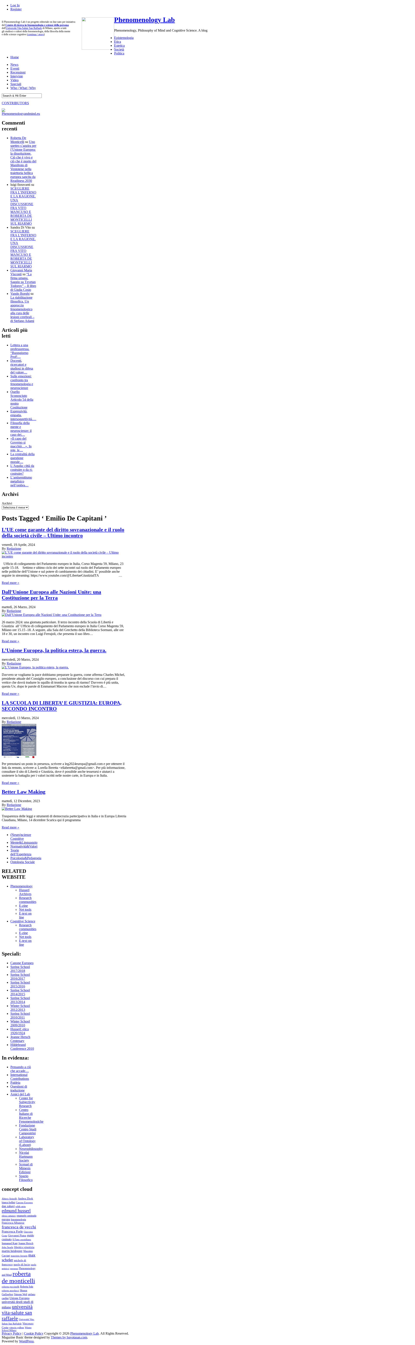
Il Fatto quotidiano (22, 1239)
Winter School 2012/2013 (20, 1008)
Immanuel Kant (10, 1243)
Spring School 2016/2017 (20, 976)
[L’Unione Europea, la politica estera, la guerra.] (35, 667)
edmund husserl (16, 1210)
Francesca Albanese (13, 1222)
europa (6, 1219)
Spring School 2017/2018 (20, 969)
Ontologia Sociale (22, 862)
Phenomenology (21, 886)
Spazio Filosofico (26, 1178)
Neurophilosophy (31, 1149)
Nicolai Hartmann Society (26, 1156)
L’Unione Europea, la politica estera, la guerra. (54, 650)
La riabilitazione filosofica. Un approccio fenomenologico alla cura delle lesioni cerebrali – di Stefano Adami (22, 309)
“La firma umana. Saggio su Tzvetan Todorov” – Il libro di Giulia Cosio (23, 282)
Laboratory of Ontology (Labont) (27, 1141)
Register (16, 9)
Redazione (14, 548)
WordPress (26, 1341)
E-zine (23, 905)
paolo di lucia (22, 1264)
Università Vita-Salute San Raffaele (24, 28)
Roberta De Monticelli (18, 140)
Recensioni (18, 72)
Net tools (25, 909)
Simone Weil (20, 1294)
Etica (117, 41)
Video (14, 80)
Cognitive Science (22, 921)
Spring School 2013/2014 (20, 1000)
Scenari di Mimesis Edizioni (26, 1168)
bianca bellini (8, 1202)
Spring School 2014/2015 (20, 992)
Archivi (7, 503)
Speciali (15, 84)
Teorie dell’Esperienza (20, 852)
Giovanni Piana (17, 1235)
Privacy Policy (12, 1333)
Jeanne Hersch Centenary (20, 1039)
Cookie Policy (33, 1333)
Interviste (16, 76)
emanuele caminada (26, 1215)
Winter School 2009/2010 (20, 1023)
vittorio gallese (16, 1327)
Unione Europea (19, 1298)
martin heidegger (12, 1251)
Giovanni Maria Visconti (21, 272)
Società (119, 49)
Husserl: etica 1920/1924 (19, 1031)
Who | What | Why (23, 88)
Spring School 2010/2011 (20, 1015)
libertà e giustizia (24, 1247)
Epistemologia (124, 38)
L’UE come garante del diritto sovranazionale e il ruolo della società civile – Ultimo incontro (63, 532)
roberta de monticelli (18, 1277)
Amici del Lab (20, 1094)
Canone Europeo (22, 963)
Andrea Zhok (25, 1198)
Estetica (119, 45)
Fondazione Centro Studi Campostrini (27, 1129)
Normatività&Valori (23, 846)
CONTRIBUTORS (15, 103)
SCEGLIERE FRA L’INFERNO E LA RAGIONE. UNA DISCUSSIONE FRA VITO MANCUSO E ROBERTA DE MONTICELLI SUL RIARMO (23, 206)
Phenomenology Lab (144, 20)
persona (14, 1268)
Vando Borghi (20, 293)
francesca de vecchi (19, 1227)
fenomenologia (18, 1219)
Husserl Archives (25, 892)
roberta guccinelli (10, 1287)
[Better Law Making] (17, 809)
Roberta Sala (26, 1286)
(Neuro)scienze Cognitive (20, 836)
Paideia (15, 1082)
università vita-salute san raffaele (17, 1312)
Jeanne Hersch (25, 1243)
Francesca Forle (12, 1231)
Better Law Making (23, 792)
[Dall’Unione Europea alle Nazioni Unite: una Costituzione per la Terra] (51, 615)
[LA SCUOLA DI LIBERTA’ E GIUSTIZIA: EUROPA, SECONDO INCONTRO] (19, 757)
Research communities (27, 900)
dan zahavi (8, 1206)
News (14, 64)
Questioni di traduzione (18, 1088)
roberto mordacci (10, 1290)
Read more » (10, 583)
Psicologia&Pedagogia (25, 858)
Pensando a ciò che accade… (20, 1069)
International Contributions (19, 1076)
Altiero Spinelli (9, 1198)
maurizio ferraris (19, 1255)
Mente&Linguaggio (23, 842)
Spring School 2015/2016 (20, 984)
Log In (15, 5)
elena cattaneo (9, 1215)
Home (14, 57)
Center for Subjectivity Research (27, 1102)
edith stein (21, 1206)
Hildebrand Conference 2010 (22, 1046)
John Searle (7, 1247)
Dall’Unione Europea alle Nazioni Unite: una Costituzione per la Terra (51, 595)
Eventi (14, 68)
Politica (119, 53)
